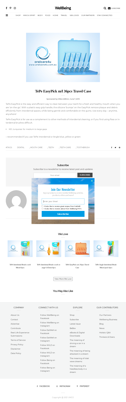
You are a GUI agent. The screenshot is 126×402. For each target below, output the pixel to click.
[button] (63, 189)
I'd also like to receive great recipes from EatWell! (62, 206)
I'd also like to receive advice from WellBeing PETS (62, 209)
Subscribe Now (63, 213)
